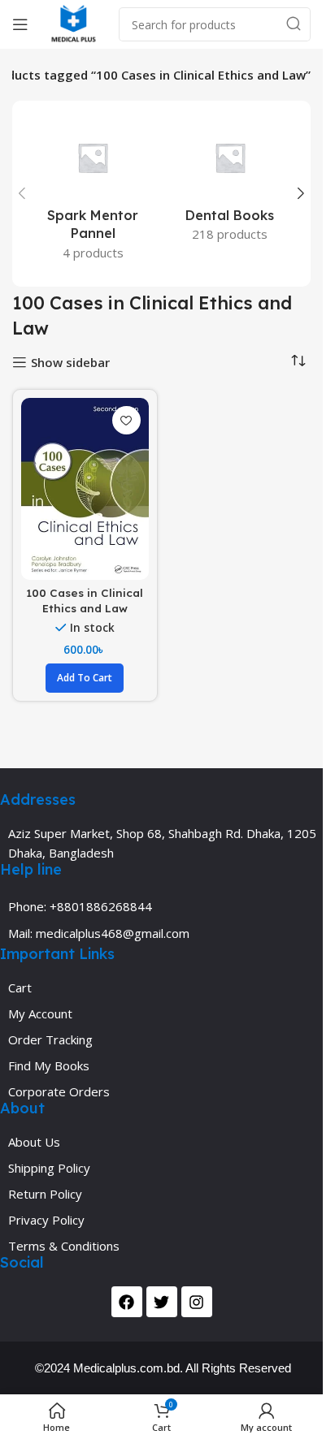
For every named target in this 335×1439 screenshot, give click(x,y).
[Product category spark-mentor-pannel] (93, 193)
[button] (22, 193)
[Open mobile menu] (20, 24)
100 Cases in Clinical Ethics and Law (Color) (84, 608)
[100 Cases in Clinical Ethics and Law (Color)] (85, 488)
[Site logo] (73, 23)
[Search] (293, 24)
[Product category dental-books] (230, 184)
